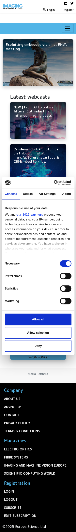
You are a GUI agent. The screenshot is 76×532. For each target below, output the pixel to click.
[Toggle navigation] (68, 28)
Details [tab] (28, 193)
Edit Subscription (20, 515)
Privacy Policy (17, 423)
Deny (38, 345)
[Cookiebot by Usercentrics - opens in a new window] (54, 182)
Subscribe (12, 507)
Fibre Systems (16, 457)
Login (9, 491)
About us (12, 399)
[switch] (65, 276)
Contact (11, 415)
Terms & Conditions (22, 431)
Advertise (12, 407)
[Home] (19, 6)
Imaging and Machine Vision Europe (35, 465)
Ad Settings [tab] (47, 193)
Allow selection (38, 332)
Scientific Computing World (29, 473)
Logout (11, 499)
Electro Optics (18, 449)
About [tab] (66, 193)
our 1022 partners (29, 214)
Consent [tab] (11, 193)
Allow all (38, 319)
